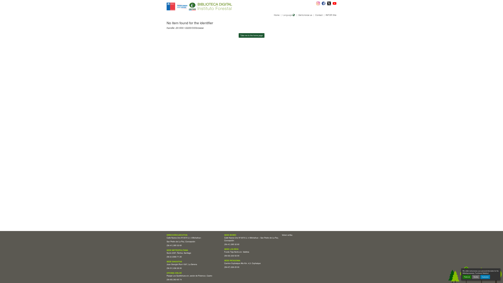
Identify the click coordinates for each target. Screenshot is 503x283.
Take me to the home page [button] (251, 35)
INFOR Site (331, 15)
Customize (485, 277)
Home (277, 15)
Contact (318, 15)
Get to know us (305, 15)
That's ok (467, 277)
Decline (476, 277)
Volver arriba (287, 235)
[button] (188, 6)
